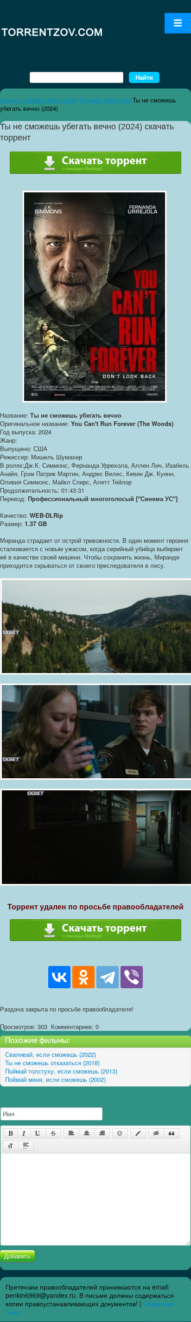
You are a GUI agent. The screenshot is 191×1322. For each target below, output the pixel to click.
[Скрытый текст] (156, 1133)
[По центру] (87, 1133)
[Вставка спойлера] (26, 1146)
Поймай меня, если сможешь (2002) (55, 1079)
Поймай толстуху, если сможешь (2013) (61, 1071)
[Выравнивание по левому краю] (71, 1133)
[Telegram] (107, 977)
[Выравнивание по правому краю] (102, 1133)
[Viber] (132, 977)
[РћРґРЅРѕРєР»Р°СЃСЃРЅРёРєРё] (83, 977)
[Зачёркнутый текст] (53, 1133)
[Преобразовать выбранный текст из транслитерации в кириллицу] (11, 1146)
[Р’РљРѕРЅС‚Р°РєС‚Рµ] (59, 977)
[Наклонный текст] (24, 1133)
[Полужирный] (10, 1133)
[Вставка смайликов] (120, 1133)
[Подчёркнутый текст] (38, 1133)
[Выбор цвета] (138, 1133)
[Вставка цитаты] (171, 1133)
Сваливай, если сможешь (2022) (50, 1054)
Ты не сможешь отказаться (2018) (52, 1062)
